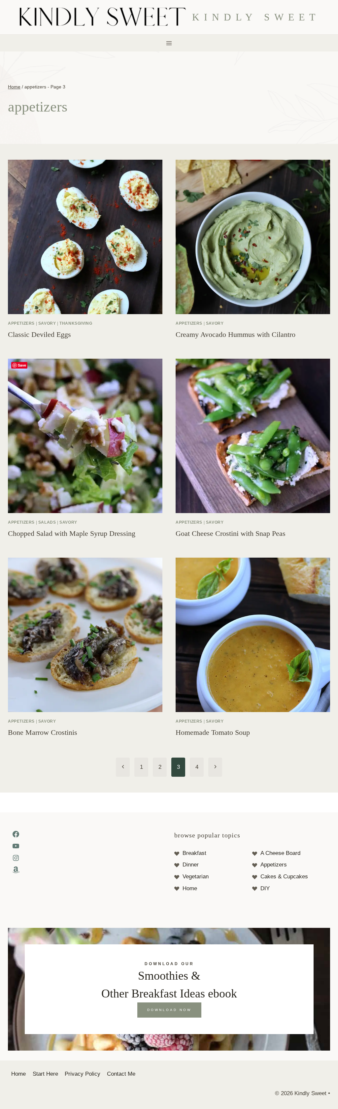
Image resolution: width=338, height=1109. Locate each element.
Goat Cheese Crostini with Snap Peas (231, 533)
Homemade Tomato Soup (213, 732)
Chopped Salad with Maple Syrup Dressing (71, 533)
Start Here (45, 1074)
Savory (47, 323)
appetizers (21, 323)
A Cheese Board (280, 853)
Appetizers (273, 865)
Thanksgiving (75, 323)
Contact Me (121, 1074)
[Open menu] (169, 43)
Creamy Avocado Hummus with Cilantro (235, 334)
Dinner (191, 865)
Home (190, 888)
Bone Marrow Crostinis (42, 732)
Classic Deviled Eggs (39, 334)
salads (47, 522)
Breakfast (194, 853)
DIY (265, 888)
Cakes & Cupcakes (284, 876)
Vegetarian (196, 876)
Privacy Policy (82, 1074)
